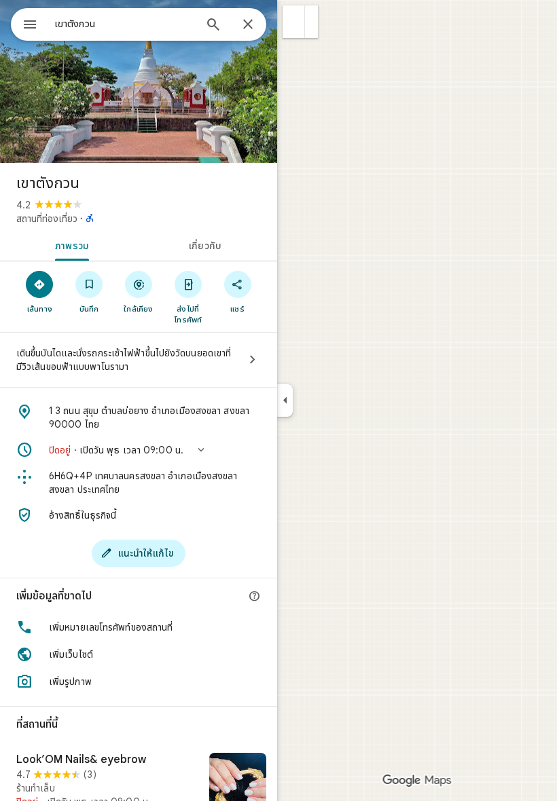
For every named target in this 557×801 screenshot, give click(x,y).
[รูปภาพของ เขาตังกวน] (138, 81)
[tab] (69, 244)
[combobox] (124, 24)
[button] (294, 21)
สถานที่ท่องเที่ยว (46, 218)
